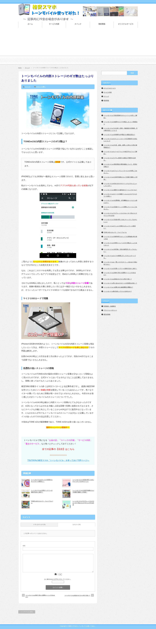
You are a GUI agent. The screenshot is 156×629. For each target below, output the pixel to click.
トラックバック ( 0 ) (39, 524)
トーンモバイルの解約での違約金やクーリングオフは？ (120, 190)
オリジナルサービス (110, 88)
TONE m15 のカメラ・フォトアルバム (42, 502)
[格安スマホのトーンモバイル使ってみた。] (48, 19)
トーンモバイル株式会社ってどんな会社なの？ (118, 291)
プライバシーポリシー (110, 310)
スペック (27, 67)
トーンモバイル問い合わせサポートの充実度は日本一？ (120, 283)
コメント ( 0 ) (76, 524)
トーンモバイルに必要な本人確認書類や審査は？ (118, 287)
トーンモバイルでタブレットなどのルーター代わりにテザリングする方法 (83, 502)
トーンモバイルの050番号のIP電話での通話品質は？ (119, 134)
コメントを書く (41, 86)
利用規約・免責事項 (110, 306)
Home (20, 67)
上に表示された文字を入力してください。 (58, 579)
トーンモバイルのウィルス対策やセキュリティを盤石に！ (42, 480)
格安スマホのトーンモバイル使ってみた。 (82, 626)
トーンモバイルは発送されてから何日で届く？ (77, 595)
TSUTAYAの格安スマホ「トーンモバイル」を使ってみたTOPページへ (58, 460)
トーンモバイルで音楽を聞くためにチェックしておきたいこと (83, 480)
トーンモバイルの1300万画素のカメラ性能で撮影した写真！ (83, 491)
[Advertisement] (78, 48)
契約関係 (106, 100)
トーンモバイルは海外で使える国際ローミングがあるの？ (40, 596)
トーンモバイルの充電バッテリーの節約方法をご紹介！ (42, 491)
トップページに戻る (27, 612)
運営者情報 (107, 314)
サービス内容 (108, 92)
